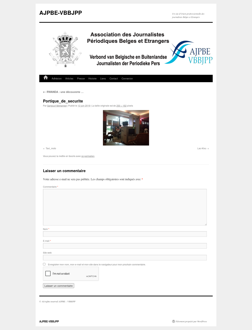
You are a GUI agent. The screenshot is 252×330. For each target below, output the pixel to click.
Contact (114, 78)
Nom (46, 228)
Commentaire (50, 186)
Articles (69, 78)
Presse (81, 78)
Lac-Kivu (201, 148)
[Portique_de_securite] (126, 128)
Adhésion (57, 78)
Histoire (92, 78)
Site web (47, 252)
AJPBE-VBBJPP (60, 12)
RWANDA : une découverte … (63, 92)
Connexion (127, 78)
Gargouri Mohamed (57, 105)
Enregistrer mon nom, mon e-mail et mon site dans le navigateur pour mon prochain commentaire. (97, 264)
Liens (103, 78)
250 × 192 (121, 105)
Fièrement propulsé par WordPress (191, 321)
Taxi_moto (51, 148)
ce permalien (87, 156)
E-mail (47, 240)
